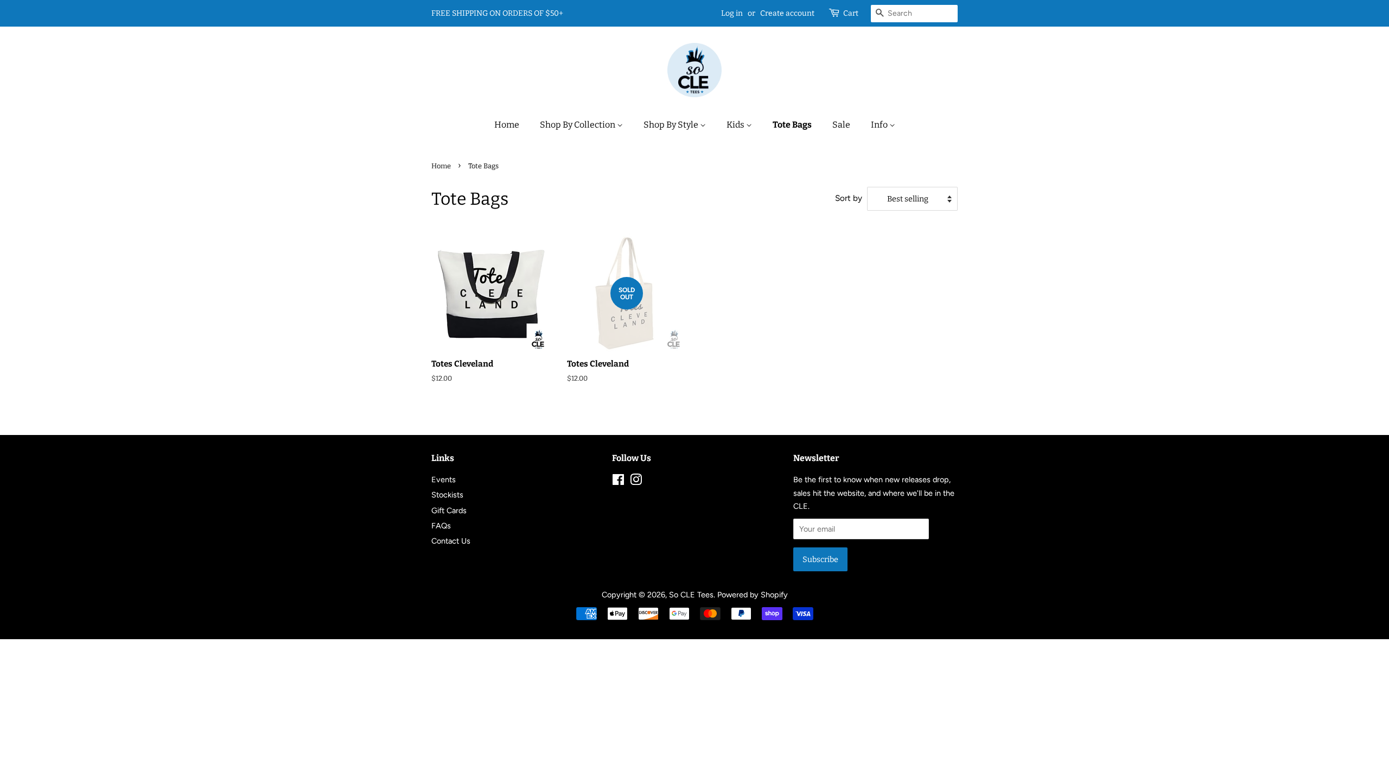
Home (506, 124)
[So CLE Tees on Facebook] (618, 482)
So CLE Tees (691, 595)
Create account (787, 13)
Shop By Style (671, 124)
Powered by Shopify (752, 595)
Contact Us (450, 541)
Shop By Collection (578, 124)
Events (443, 479)
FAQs (441, 526)
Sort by (848, 198)
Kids (736, 124)
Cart (850, 13)
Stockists (447, 495)
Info (880, 124)
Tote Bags (792, 124)
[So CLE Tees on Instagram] (636, 482)
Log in (732, 13)
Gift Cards (449, 510)
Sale (841, 124)
